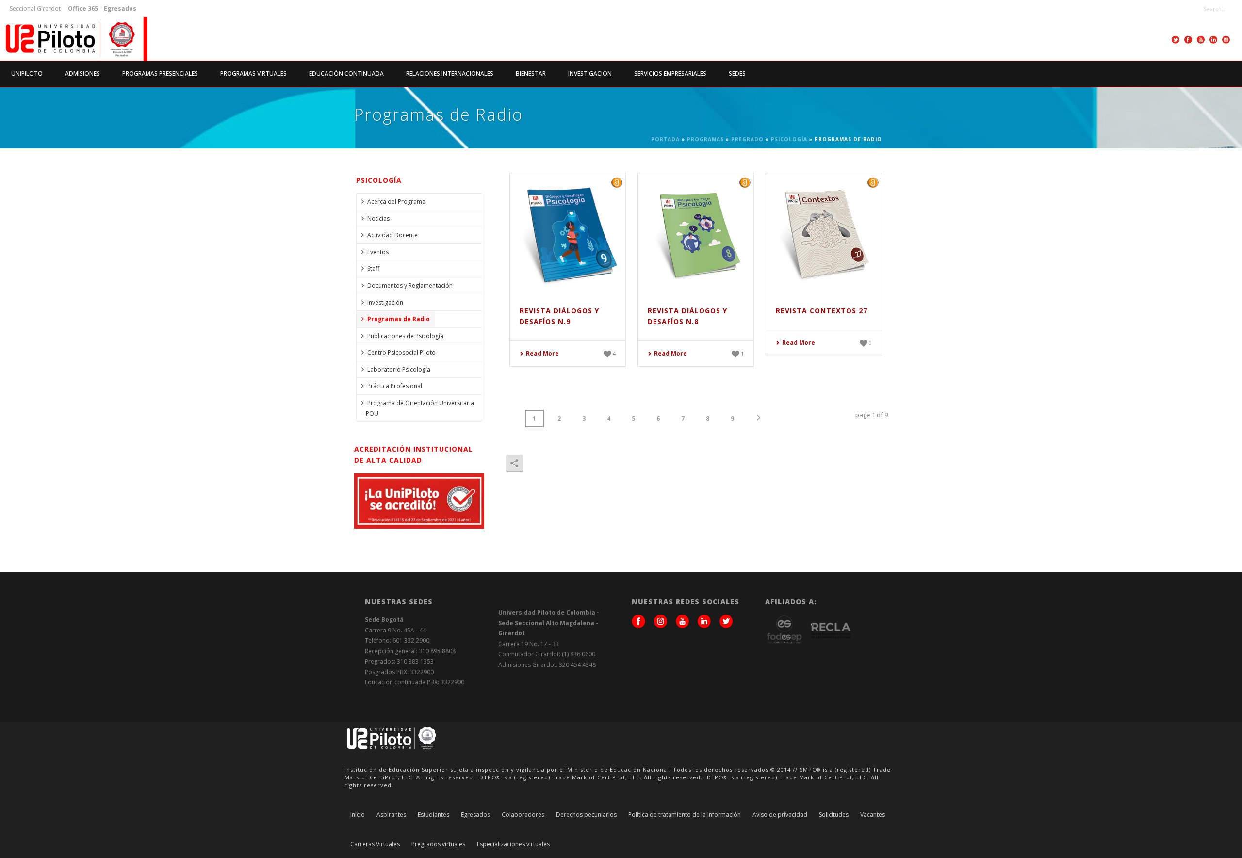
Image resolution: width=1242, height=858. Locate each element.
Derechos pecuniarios (586, 815)
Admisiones (82, 73)
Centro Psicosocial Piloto (401, 352)
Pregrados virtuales (438, 844)
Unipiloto (27, 73)
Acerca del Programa (396, 201)
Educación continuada (346, 73)
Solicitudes (834, 815)
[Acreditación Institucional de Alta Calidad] (419, 500)
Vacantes (872, 815)
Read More (542, 353)
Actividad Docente (392, 235)
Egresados (475, 815)
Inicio (357, 815)
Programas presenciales (160, 73)
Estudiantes (433, 815)
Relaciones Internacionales (449, 73)
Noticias (378, 218)
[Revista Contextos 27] (824, 232)
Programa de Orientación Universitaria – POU (417, 408)
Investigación (590, 73)
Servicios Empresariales (670, 73)
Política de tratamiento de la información (684, 815)
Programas (705, 139)
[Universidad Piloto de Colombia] (73, 39)
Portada (665, 139)
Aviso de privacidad (779, 815)
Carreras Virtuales (375, 844)
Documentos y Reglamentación (410, 285)
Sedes (737, 73)
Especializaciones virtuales (513, 844)
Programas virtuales (253, 73)
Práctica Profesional (394, 386)
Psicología (789, 139)
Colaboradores (523, 815)
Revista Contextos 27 (821, 310)
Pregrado (747, 139)
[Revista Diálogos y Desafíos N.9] (567, 232)
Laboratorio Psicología (398, 369)
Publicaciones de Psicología (405, 336)
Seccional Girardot (35, 8)
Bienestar (531, 73)
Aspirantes (391, 815)
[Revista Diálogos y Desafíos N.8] (695, 232)
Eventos (378, 252)
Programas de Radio (398, 319)
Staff (373, 268)
